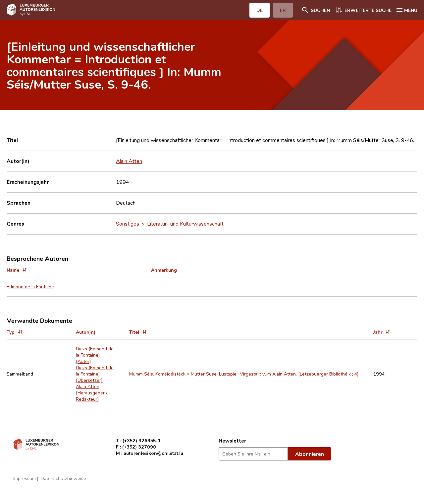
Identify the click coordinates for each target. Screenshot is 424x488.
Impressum (24, 478)
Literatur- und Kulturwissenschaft (185, 223)
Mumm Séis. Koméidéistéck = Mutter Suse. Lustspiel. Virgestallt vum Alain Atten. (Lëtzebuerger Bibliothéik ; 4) (243, 374)
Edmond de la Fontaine (30, 286)
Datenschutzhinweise (63, 478)
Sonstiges (127, 223)
